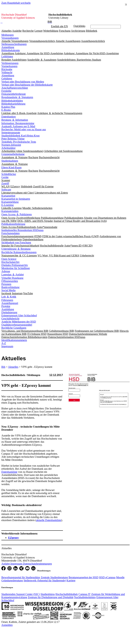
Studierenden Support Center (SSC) (20, 594)
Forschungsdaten (10, 233)
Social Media (8, 290)
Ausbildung (7, 309)
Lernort (38, 30)
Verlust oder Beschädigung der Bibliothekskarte (27, 84)
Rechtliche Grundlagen (13, 327)
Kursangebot (8, 195)
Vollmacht (6, 72)
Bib (3, 366)
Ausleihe (17, 30)
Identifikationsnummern (14, 340)
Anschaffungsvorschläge (14, 87)
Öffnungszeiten (9, 281)
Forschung (64, 30)
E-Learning (7, 205)
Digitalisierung (9, 312)
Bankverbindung (10, 287)
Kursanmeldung (10, 201)
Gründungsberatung (12, 580)
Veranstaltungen (10, 37)
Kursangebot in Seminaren (15, 198)
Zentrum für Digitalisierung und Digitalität (50, 597)
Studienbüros (48, 594)
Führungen (7, 300)
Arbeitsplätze (8, 147)
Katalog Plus (8, 106)
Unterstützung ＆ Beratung (16, 248)
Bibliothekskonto (10, 50)
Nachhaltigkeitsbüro (85, 597)
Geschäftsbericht (10, 318)
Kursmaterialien (9, 211)
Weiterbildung (50, 30)
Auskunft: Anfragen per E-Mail (18, 126)
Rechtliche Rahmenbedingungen (19, 252)
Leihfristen (7, 56)
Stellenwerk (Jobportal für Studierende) (45, 580)
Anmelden (7, 625)
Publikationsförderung (13, 224)
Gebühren (6, 78)
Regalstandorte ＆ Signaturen (17, 97)
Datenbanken (8, 116)
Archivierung (78, 30)
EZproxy (13, 537)
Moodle (120, 577)
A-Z (3, 343)
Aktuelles (6, 30)
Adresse (5, 271)
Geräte (5, 177)
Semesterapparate (10, 132)
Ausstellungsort (9, 303)
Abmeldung (7, 75)
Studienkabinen (9, 160)
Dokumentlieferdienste (13, 94)
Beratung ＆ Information (14, 119)
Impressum (7, 346)
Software (6, 189)
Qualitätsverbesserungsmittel (16, 324)
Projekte (5, 306)
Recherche (28, 30)
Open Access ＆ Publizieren (16, 214)
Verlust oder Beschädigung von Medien (22, 81)
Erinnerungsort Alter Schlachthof (19, 315)
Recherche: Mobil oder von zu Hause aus (23, 129)
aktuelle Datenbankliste (48, 520)
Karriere (71, 580)
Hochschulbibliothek (66, 594)
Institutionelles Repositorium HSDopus (22, 230)
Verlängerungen (9, 63)
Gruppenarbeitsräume (13, 154)
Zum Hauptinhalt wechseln (16, 2)
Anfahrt (5, 563)
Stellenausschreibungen (14, 44)
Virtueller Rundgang (12, 277)
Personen (6, 284)
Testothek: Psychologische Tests (18, 141)
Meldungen (7, 34)
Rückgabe (6, 69)
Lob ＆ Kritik (8, 296)
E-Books (6, 109)
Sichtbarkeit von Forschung (16, 242)
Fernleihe (6, 90)
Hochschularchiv (10, 262)
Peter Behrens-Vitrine (13, 138)
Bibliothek (91, 30)
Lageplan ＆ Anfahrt (12, 274)
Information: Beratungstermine (17, 123)
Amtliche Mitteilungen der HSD (18, 321)
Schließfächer (8, 174)
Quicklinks (79, 25)
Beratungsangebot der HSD (83, 577)
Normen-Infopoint (11, 144)
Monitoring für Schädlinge (15, 268)
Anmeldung (7, 47)
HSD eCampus (107, 577)
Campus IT (84, 594)
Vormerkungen (9, 66)
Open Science (8, 258)
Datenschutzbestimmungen (37, 563)
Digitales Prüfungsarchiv (14, 265)
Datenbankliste (9, 471)
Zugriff (5, 183)
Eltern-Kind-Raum (11, 167)
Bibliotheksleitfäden (12, 100)
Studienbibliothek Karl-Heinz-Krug (20, 135)
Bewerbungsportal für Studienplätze (20, 577)
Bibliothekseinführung (13, 103)
